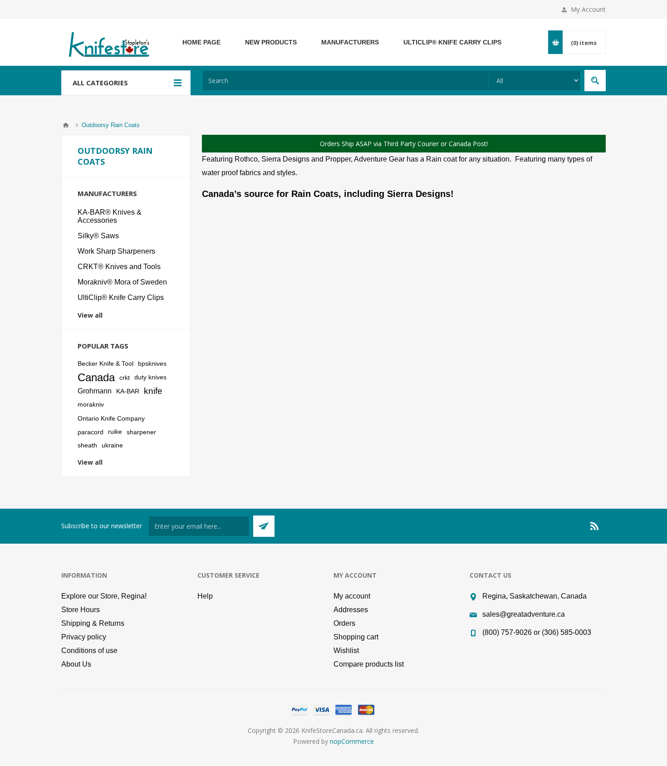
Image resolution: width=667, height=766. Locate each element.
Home (65, 125)
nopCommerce (352, 741)
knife (153, 391)
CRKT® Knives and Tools (119, 266)
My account (352, 596)
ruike (115, 431)
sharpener (141, 432)
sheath (87, 445)
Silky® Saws (98, 236)
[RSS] (595, 526)
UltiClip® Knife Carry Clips (121, 297)
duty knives (150, 377)
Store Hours (80, 610)
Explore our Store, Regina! (104, 596)
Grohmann (95, 391)
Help (205, 596)
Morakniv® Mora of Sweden (122, 282)
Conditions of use (89, 650)
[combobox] (346, 80)
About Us (76, 664)
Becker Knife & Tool (105, 363)
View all (90, 315)
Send (264, 526)
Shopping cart (356, 637)
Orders (344, 623)
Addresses (351, 610)
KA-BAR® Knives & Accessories (110, 216)
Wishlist (346, 650)
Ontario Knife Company (111, 418)
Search (595, 80)
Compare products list (369, 664)
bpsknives (152, 363)
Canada (96, 377)
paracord (90, 432)
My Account (588, 9)
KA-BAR (127, 391)
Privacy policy (83, 637)
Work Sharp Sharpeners (116, 251)
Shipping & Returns (92, 623)
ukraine (112, 445)
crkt (124, 377)
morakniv (91, 404)
